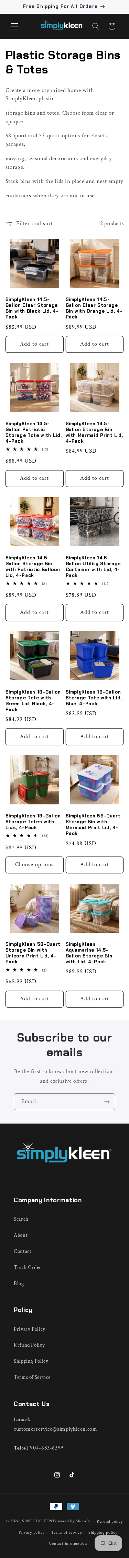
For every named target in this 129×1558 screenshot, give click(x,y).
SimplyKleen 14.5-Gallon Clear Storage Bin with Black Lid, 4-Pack (32, 308)
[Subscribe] (107, 1101)
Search (21, 1219)
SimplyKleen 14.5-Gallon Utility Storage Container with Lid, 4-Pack (93, 566)
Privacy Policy (29, 1329)
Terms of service (66, 1532)
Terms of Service (32, 1377)
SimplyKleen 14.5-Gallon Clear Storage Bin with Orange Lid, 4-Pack (94, 308)
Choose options (34, 864)
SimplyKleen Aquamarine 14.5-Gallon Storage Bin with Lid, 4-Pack (89, 953)
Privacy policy (31, 1532)
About (21, 1235)
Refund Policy (29, 1345)
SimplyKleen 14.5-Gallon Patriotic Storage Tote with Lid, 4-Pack (34, 432)
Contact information (68, 1543)
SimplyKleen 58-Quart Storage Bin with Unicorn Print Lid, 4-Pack (33, 953)
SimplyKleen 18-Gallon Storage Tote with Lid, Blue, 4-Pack (94, 698)
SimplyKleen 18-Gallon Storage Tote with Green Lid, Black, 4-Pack (33, 700)
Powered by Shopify (71, 1521)
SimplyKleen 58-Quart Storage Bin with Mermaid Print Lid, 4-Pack (93, 824)
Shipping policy (102, 1532)
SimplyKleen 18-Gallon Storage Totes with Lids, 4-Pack (33, 821)
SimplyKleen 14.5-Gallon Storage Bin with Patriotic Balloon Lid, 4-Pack (33, 566)
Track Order (27, 1267)
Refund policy (110, 1521)
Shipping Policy (31, 1361)
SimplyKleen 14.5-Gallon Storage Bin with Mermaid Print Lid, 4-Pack (94, 432)
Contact (22, 1251)
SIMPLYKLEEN (37, 1521)
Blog (19, 1283)
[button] (14, 26)
